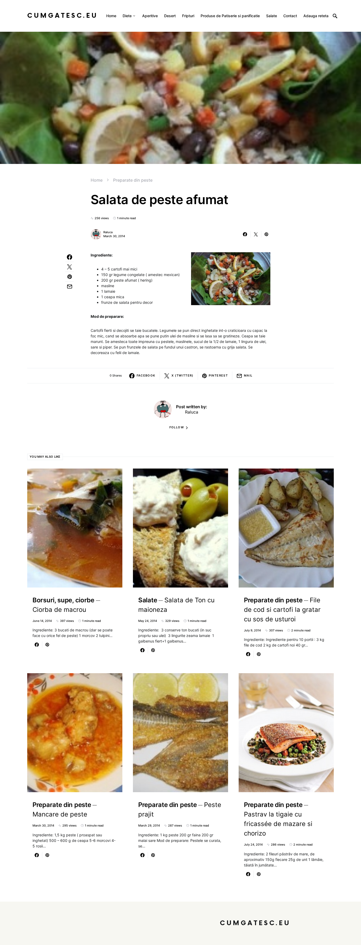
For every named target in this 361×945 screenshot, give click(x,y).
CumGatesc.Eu (62, 16)
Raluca (108, 232)
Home (97, 180)
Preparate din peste (132, 180)
